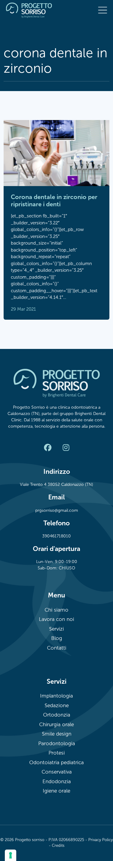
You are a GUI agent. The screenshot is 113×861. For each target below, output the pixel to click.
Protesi (57, 753)
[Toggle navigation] (102, 10)
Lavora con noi (56, 619)
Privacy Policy (100, 840)
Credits (58, 846)
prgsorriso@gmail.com (56, 510)
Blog (56, 638)
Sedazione (57, 705)
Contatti (56, 648)
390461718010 (56, 536)
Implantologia (56, 696)
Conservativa (57, 772)
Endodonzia (56, 781)
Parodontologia (56, 743)
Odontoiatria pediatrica (56, 762)
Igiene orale (56, 791)
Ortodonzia (56, 715)
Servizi (56, 629)
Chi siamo (56, 610)
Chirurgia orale (56, 724)
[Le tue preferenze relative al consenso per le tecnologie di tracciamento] (10, 855)
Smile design (56, 734)
